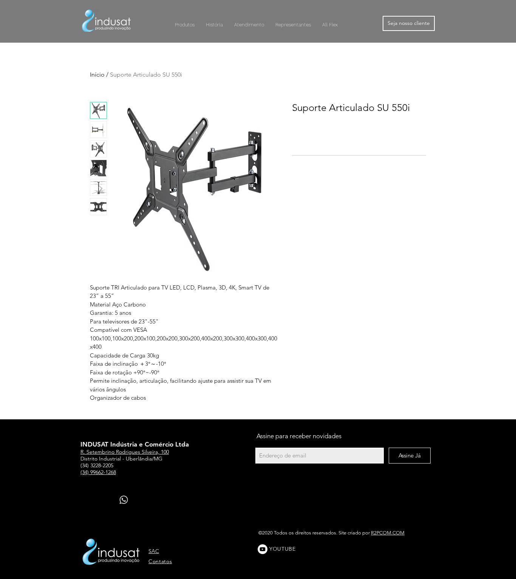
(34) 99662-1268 (98, 472)
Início (97, 74)
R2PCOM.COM (388, 533)
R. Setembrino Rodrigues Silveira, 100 (124, 451)
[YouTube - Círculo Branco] (262, 549)
